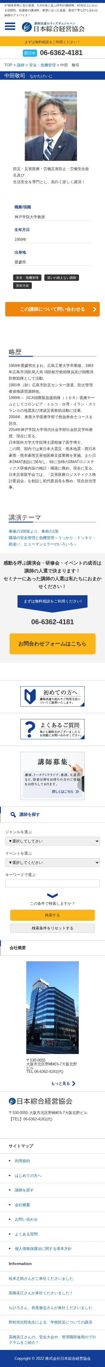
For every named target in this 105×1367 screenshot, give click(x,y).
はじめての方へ (28, 1175)
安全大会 (22, 285)
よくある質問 (26, 1234)
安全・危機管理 (42, 65)
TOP (8, 65)
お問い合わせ (26, 1219)
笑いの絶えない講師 (61, 277)
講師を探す (24, 1190)
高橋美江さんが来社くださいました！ (41, 1293)
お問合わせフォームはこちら (52, 644)
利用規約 (22, 1161)
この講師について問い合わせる (52, 309)
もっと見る (60, 1083)
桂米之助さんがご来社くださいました (41, 1278)
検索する (52, 915)
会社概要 (22, 1205)
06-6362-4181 (61, 53)
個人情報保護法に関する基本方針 (43, 1248)
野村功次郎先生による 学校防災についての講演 (50, 1322)
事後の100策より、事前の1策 (34, 531)
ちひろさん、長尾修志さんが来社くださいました (50, 1308)
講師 (20, 65)
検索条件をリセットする (53, 928)
